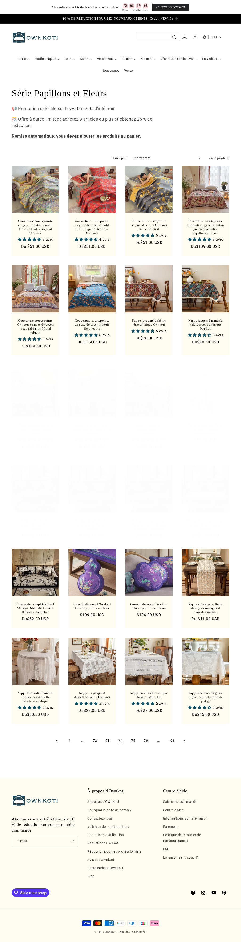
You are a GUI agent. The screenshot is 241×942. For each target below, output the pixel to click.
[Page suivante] (184, 741)
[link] (120, 741)
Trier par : (120, 158)
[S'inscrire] (72, 841)
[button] (158, 37)
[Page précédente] (57, 741)
